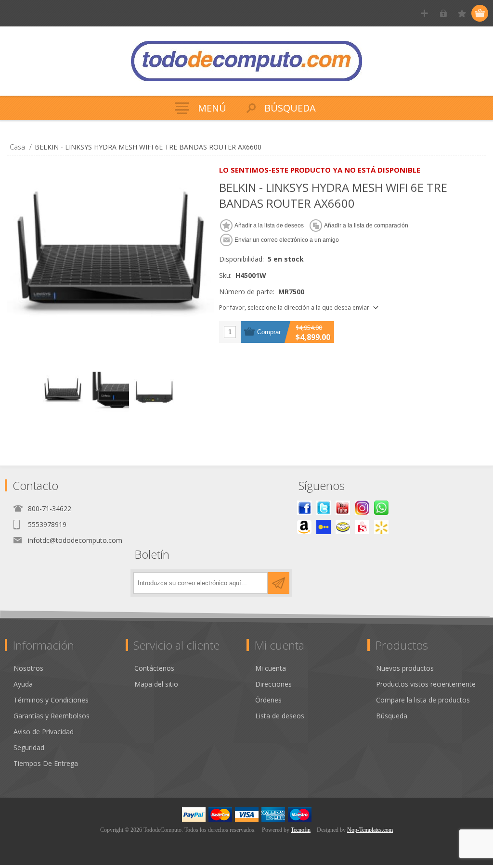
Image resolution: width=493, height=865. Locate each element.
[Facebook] (304, 508)
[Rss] (381, 508)
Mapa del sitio (156, 684)
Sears (362, 527)
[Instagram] (362, 508)
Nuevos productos (405, 668)
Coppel (323, 527)
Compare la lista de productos (423, 699)
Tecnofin (301, 830)
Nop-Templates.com (370, 830)
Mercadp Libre (343, 527)
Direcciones (273, 684)
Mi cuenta (270, 668)
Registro (424, 13)
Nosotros (28, 668)
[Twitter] (323, 508)
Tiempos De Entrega (45, 763)
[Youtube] (343, 508)
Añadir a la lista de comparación (366, 225)
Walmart (381, 527)
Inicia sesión (443, 13)
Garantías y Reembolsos (51, 715)
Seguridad (28, 747)
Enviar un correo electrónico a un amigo (286, 240)
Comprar (269, 332)
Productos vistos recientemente (426, 684)
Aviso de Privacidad (43, 731)
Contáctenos (154, 668)
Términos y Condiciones (51, 699)
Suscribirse (278, 583)
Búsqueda (391, 715)
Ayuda (23, 684)
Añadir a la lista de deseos (269, 225)
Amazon (304, 527)
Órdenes (268, 699)
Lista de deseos (279, 715)
